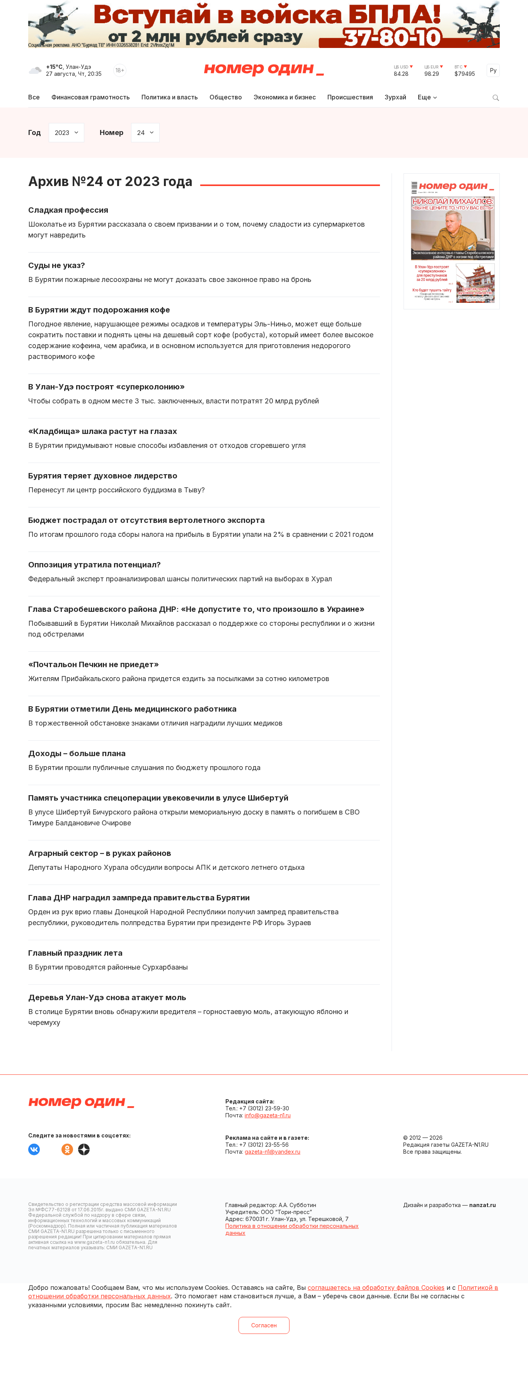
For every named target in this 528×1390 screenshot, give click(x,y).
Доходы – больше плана (77, 753)
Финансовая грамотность (90, 97)
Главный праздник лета (75, 953)
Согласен (264, 1325)
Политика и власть (169, 97)
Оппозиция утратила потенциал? (94, 564)
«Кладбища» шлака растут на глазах (102, 431)
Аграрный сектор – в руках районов (99, 853)
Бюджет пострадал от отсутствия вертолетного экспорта (146, 520)
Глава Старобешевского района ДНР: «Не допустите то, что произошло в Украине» (196, 609)
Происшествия (350, 97)
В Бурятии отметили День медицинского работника (132, 709)
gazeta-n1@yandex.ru (272, 1151)
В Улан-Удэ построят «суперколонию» (106, 386)
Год (34, 132)
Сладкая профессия (68, 210)
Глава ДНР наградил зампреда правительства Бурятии (139, 897)
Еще (424, 97)
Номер (111, 132)
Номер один (264, 70)
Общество (225, 97)
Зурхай (395, 97)
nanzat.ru (482, 1205)
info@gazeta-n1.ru (268, 1115)
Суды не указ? (56, 265)
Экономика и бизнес (285, 97)
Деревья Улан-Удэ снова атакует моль (107, 997)
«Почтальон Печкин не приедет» (93, 664)
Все (34, 97)
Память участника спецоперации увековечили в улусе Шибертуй (158, 798)
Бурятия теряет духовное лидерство (102, 475)
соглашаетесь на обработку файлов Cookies (376, 1287)
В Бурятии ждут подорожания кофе (99, 309)
